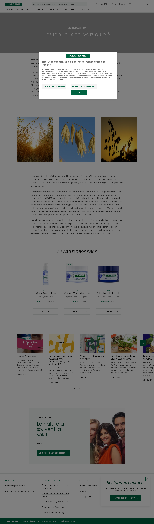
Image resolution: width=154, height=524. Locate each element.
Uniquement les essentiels (83, 86)
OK (79, 92)
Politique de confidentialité (53, 80)
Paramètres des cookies (54, 86)
